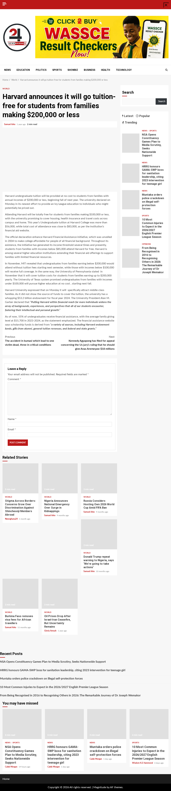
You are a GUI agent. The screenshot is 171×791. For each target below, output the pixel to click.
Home (6, 779)
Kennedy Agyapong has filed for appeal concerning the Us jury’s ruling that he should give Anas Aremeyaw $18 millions (88, 342)
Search (128, 92)
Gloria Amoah (50, 631)
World (6, 89)
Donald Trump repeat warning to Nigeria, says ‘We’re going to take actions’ (99, 534)
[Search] (166, 70)
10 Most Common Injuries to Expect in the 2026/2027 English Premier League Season (131, 226)
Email (12, 429)
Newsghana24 (11, 519)
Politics (41, 70)
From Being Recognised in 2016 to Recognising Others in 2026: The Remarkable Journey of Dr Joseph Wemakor (131, 258)
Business (89, 70)
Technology (124, 70)
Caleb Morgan (11, 767)
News (7, 70)
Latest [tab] (128, 116)
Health (105, 70)
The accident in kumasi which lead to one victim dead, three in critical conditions (29, 340)
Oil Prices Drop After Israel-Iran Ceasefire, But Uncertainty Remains (60, 594)
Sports (57, 70)
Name (12, 419)
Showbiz (72, 70)
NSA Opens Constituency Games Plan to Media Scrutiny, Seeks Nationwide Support (131, 143)
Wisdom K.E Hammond (142, 763)
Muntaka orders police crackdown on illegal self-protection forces (131, 199)
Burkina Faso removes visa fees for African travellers (20, 594)
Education (23, 70)
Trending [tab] (130, 122)
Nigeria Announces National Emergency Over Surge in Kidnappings (60, 478)
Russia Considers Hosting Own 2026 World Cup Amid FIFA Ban (99, 478)
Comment (14, 379)
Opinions (146, 244)
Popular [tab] (144, 116)
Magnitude (99, 787)
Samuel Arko (10, 124)
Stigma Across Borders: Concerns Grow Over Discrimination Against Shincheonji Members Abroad (20, 478)
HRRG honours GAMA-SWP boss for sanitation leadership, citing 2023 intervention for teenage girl (131, 173)
